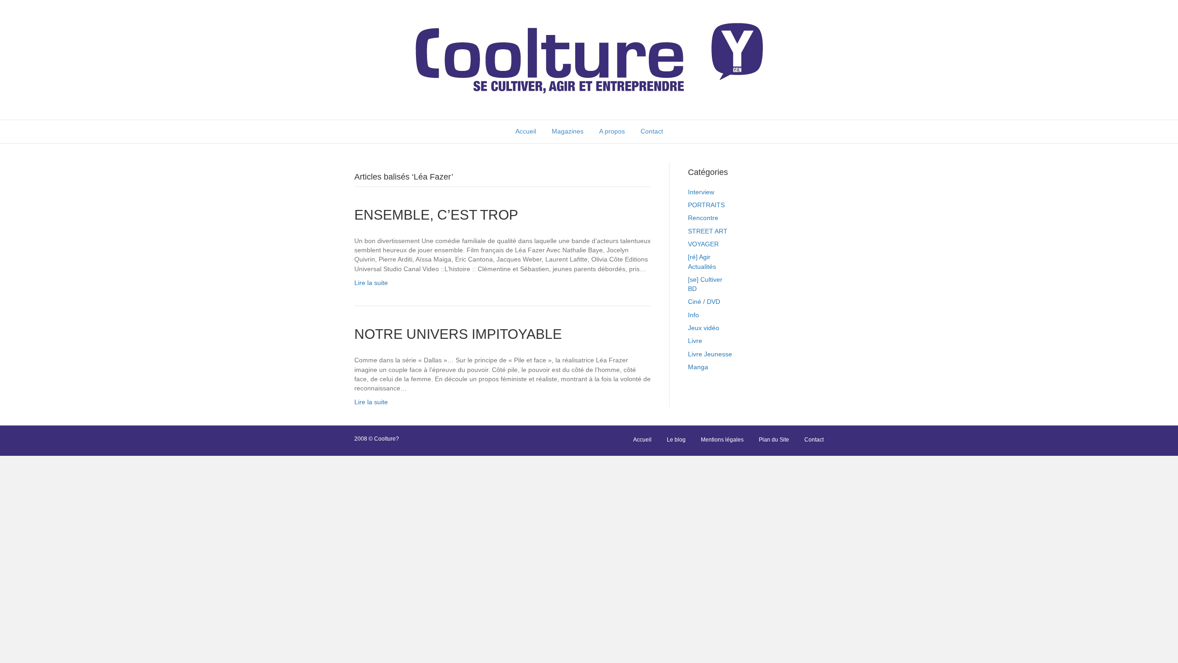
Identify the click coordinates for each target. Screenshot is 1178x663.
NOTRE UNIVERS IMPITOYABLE (458, 334)
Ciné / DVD (704, 301)
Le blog (676, 439)
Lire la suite (371, 282)
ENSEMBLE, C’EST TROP (436, 214)
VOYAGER (703, 244)
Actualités (702, 266)
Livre (695, 340)
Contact (652, 131)
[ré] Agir (699, 257)
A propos (612, 131)
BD (692, 288)
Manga (698, 367)
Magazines (567, 131)
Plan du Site (774, 439)
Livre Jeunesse (710, 354)
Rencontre (703, 217)
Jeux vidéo (703, 328)
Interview (701, 192)
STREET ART (708, 231)
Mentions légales (722, 439)
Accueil (525, 131)
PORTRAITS (706, 205)
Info (693, 315)
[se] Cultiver (705, 279)
